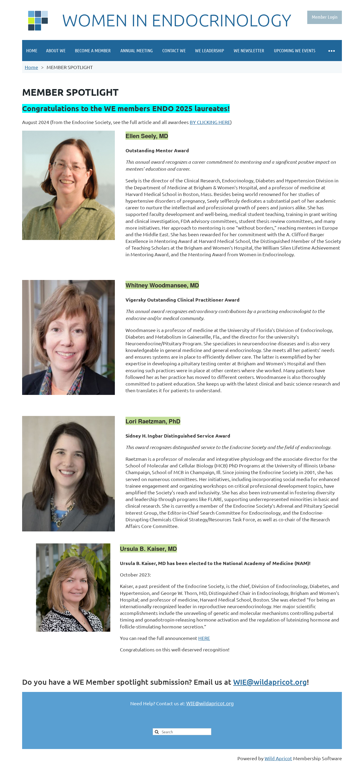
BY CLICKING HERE (210, 122)
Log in (324, 17)
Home (31, 67)
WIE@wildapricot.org (270, 681)
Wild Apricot (278, 758)
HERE (204, 638)
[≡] (331, 50)
